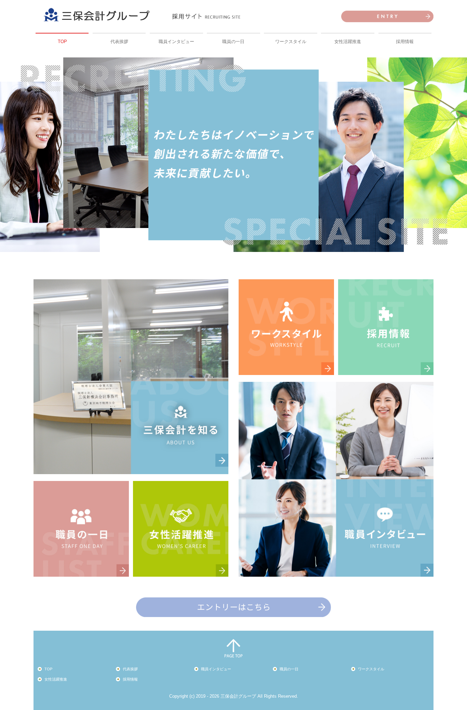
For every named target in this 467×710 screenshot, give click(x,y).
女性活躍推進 (347, 41)
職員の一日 (233, 41)
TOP (62, 41)
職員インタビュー (176, 41)
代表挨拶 (119, 41)
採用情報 (405, 41)
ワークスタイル (290, 41)
